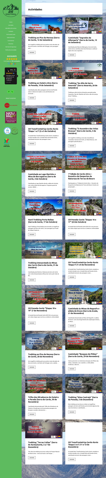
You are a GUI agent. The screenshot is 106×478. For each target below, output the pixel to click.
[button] (17, 76)
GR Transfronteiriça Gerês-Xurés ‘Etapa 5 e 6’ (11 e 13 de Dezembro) (83, 444)
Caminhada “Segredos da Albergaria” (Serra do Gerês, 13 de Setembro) (82, 40)
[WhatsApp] (12, 91)
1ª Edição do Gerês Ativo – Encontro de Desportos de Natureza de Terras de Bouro (81, 176)
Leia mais (32, 52)
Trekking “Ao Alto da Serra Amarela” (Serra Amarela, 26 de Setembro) (82, 85)
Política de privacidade (10, 50)
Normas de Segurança (10, 46)
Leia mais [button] (7, 82)
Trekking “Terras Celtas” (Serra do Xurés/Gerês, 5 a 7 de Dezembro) (42, 444)
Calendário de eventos (10, 28)
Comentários (11, 40)
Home (10, 22)
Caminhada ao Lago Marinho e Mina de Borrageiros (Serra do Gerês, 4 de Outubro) (42, 176)
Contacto (11, 31)
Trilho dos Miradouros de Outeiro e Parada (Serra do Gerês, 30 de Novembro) (43, 399)
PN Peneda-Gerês (10, 34)
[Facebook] (8, 91)
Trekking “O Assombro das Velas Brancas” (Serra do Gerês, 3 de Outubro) (83, 131)
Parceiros (10, 43)
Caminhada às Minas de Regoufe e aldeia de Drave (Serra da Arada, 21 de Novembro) (83, 310)
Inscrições (10, 25)
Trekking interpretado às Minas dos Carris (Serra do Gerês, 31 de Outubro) (43, 265)
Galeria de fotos (11, 37)
